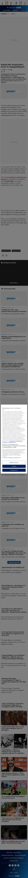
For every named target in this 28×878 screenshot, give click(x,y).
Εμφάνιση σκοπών (14, 462)
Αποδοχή (14, 466)
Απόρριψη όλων (14, 470)
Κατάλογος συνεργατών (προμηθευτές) (11, 457)
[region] (14, 439)
